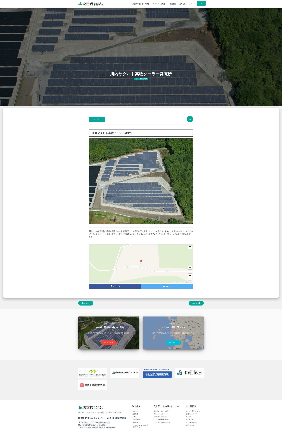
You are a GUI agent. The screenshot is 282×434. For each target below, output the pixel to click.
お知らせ (182, 4)
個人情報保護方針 (191, 422)
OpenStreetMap (189, 282)
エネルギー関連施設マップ (162, 422)
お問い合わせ (190, 425)
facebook (116, 286)
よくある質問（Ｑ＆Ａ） (193, 411)
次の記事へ (195, 303)
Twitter (168, 286)
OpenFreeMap (181, 282)
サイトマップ (190, 419)
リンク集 (188, 416)
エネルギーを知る (159, 4)
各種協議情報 (136, 419)
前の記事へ (86, 303)
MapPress (176, 282)
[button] (141, 262)
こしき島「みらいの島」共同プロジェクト (140, 426)
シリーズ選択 (96, 119)
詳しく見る (108, 342)
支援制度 (173, 4)
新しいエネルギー (159, 414)
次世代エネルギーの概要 (141, 4)
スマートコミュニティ (160, 416)
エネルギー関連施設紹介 (141, 79)
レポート (192, 4)
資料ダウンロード (191, 414)
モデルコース (136, 422)
